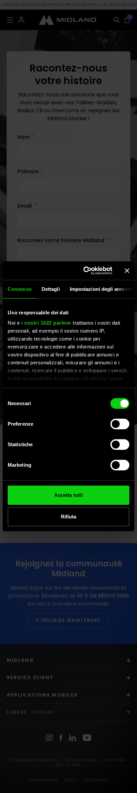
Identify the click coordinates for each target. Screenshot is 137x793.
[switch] (119, 424)
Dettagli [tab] (51, 289)
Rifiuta (68, 516)
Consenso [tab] (20, 289)
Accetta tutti (68, 495)
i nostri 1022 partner (46, 323)
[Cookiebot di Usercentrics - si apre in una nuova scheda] (84, 270)
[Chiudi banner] (127, 270)
